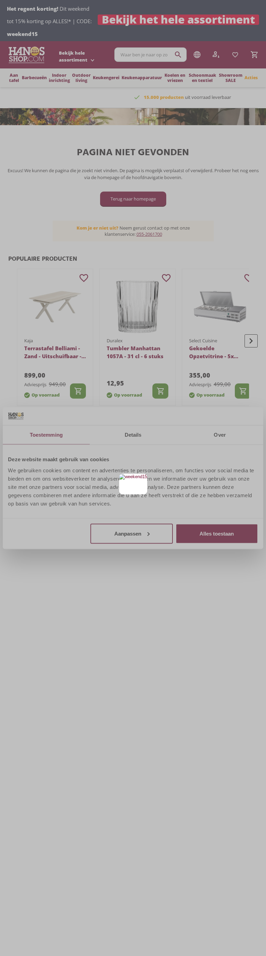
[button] (141, 480)
